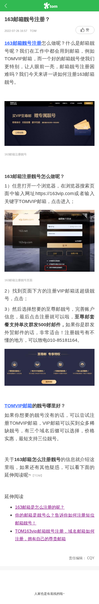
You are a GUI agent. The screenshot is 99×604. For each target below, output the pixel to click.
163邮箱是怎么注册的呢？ (39, 507)
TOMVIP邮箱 (18, 405)
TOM (34, 30)
